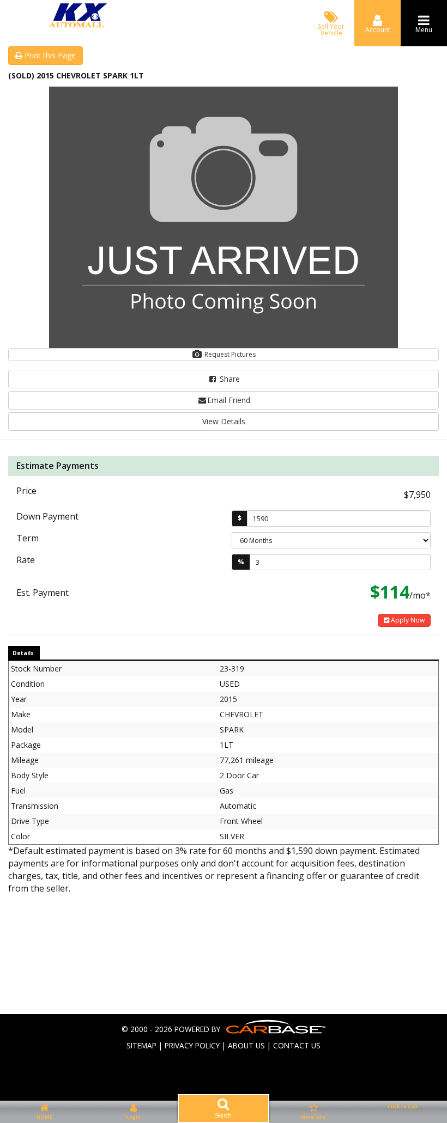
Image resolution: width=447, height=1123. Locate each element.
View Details (223, 421)
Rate (25, 560)
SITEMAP (141, 1045)
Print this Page (49, 55)
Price (26, 491)
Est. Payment (42, 593)
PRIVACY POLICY (192, 1045)
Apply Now (407, 620)
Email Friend (228, 400)
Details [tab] (23, 653)
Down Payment (47, 516)
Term (27, 538)
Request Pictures (229, 354)
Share (229, 379)
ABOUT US (246, 1045)
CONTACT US (297, 1045)
